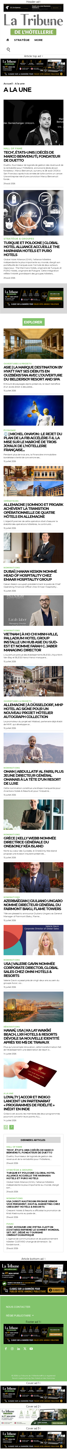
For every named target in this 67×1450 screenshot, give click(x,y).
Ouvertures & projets (18, 364)
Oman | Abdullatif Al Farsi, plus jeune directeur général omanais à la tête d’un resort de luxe (33, 777)
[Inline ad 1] (33, 1424)
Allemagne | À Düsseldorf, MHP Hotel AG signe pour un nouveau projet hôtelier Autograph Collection (33, 711)
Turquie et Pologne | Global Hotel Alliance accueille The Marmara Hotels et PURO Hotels (31, 249)
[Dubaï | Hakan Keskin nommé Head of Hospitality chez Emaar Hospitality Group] (33, 548)
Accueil (8, 83)
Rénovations (12, 1027)
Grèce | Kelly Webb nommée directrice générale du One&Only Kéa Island (30, 842)
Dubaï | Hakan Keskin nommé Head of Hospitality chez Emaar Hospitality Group (30, 575)
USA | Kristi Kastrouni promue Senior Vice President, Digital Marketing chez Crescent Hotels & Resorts (33, 1204)
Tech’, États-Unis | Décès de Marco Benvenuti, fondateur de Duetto (32, 156)
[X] (25, 1349)
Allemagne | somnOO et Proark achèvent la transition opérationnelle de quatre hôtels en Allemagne (33, 510)
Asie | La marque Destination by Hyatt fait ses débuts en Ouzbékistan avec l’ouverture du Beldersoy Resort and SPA (33, 373)
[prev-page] (6, 1127)
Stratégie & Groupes (19, 238)
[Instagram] (12, 1349)
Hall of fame (13, 148)
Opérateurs (11, 501)
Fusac (10, 1224)
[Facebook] (6, 1349)
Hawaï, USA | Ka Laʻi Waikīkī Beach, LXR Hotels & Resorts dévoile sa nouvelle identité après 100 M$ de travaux (31, 1036)
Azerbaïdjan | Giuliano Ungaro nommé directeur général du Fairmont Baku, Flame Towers (33, 905)
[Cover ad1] (33, 1294)
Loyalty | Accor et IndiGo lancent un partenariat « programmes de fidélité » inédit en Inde (29, 1103)
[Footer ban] (33, 1334)
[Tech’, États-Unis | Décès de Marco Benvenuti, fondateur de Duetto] (33, 122)
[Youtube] (31, 1349)
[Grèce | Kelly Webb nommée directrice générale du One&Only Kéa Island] (33, 815)
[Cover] (33, 75)
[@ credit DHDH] (33, 11)
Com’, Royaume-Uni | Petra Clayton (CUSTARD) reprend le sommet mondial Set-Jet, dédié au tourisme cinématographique (32, 1231)
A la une (8, 1093)
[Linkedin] (18, 1349)
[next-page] (11, 1127)
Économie (10, 430)
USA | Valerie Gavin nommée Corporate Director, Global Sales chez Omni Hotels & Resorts (31, 970)
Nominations (12, 568)
